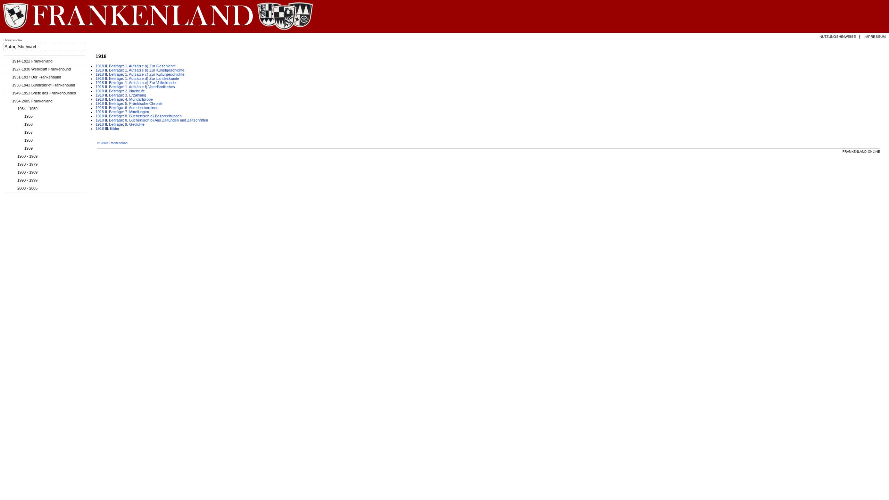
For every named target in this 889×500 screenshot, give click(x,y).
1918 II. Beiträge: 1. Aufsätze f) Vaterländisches (135, 87)
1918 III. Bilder (107, 128)
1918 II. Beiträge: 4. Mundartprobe (124, 99)
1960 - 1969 (27, 156)
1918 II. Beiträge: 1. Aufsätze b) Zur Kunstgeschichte (139, 70)
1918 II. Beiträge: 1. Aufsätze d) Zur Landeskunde (137, 78)
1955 (28, 116)
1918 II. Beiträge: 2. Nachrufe (120, 91)
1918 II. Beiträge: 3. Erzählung (120, 95)
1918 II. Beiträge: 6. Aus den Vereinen (126, 108)
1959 (28, 148)
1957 (28, 132)
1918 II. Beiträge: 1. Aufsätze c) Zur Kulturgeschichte (139, 74)
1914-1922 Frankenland (32, 61)
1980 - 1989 (27, 172)
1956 (28, 124)
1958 (28, 140)
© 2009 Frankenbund (112, 143)
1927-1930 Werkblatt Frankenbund (41, 69)
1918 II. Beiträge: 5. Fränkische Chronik (129, 103)
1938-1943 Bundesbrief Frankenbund (43, 85)
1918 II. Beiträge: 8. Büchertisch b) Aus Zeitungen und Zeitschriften (151, 120)
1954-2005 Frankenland (32, 101)
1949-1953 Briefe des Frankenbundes (44, 93)
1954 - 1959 (27, 109)
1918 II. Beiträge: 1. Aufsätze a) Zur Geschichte (135, 66)
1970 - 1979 (27, 164)
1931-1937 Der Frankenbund (36, 77)
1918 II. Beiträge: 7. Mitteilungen (122, 112)
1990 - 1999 (27, 180)
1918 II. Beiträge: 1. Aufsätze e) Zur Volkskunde (135, 83)
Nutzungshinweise (838, 37)
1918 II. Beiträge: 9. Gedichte (119, 124)
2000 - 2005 (27, 188)
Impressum (875, 37)
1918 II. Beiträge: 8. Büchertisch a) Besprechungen (138, 116)
